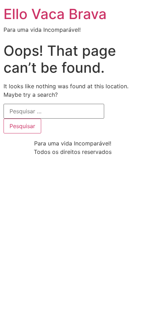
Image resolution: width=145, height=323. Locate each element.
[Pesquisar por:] (54, 111)
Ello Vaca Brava (55, 14)
